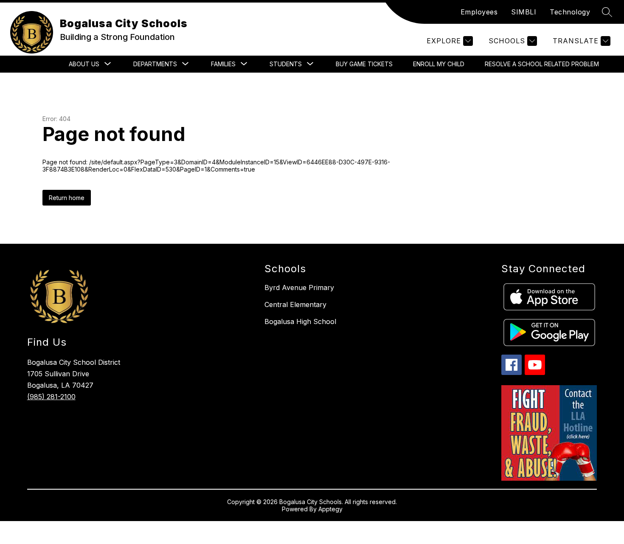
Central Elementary (295, 304)
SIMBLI (523, 12)
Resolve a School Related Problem (542, 64)
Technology (570, 12)
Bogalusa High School (300, 321)
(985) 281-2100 (51, 396)
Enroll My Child (438, 64)
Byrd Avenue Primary (299, 287)
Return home (66, 197)
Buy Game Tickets (364, 64)
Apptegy (330, 509)
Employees (479, 12)
